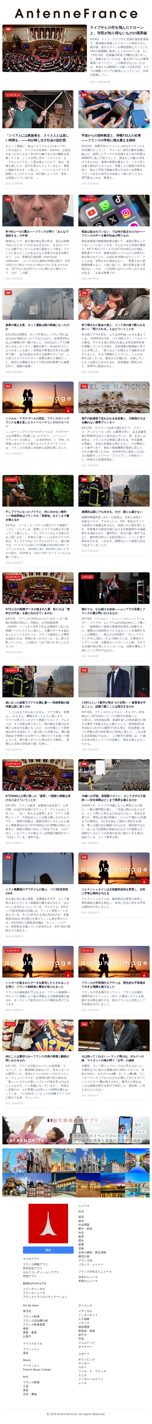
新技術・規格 (86, 1331)
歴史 (81, 1240)
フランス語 (85, 1260)
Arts (25, 1376)
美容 (25, 1353)
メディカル (85, 1311)
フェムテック (86, 1342)
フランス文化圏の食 (35, 1320)
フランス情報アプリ (35, 1264)
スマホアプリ (31, 1259)
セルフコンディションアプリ (41, 1272)
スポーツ (83, 1354)
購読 (48, 1250)
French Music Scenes (37, 1369)
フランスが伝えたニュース (95, 1271)
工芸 (25, 1386)
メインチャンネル (34, 1289)
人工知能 (83, 1319)
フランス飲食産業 (34, 1324)
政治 (81, 1221)
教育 (81, 1236)
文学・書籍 (30, 1394)
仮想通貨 (83, 1327)
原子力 (82, 1335)
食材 (25, 1328)
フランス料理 (31, 1316)
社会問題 (83, 1225)
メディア (83, 1323)
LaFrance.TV (37, 1283)
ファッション (31, 1349)
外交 (81, 1232)
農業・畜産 (30, 1332)
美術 (25, 1390)
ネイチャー (85, 1346)
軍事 (81, 1244)
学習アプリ (30, 1276)
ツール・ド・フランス (92, 1371)
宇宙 (81, 1338)
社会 (81, 1211)
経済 (81, 1217)
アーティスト (31, 1365)
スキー (82, 1367)
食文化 (27, 1311)
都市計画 (83, 1256)
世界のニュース (88, 1281)
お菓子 (27, 1336)
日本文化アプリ (32, 1268)
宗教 (81, 1248)
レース (82, 1383)
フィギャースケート (90, 1379)
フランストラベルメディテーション (45, 1297)
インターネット (88, 1315)
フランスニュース (34, 1293)
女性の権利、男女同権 (92, 1252)
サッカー (83, 1363)
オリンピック (86, 1359)
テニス (82, 1375)
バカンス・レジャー (90, 1264)
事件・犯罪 (85, 1228)
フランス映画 (31, 1382)
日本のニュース (88, 1277)
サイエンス (85, 1305)
